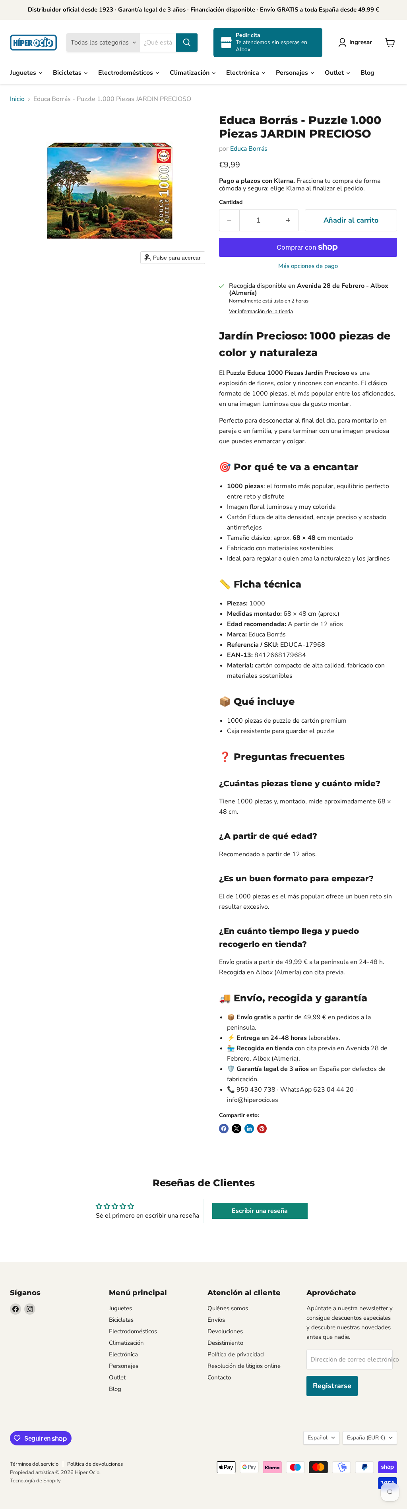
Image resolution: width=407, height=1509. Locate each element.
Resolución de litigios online (244, 1366)
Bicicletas (68, 72)
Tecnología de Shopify (35, 1480)
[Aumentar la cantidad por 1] (288, 220)
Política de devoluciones (95, 1464)
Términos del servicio (34, 1464)
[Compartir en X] (236, 1128)
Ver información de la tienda (261, 311)
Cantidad (230, 202)
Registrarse (332, 1386)
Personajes (293, 72)
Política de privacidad (235, 1354)
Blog (367, 72)
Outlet (335, 72)
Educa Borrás (248, 148)
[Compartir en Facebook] (224, 1128)
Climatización (190, 72)
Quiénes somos (227, 1308)
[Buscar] (187, 42)
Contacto (219, 1377)
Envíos (216, 1320)
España (366, 1437)
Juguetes (24, 72)
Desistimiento (225, 1343)
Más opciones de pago (308, 266)
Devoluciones (225, 1331)
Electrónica (243, 72)
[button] (356, 42)
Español (318, 1437)
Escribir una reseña (260, 1210)
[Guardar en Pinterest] (262, 1128)
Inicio (17, 99)
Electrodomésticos (126, 72)
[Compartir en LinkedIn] (249, 1128)
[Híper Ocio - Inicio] (33, 42)
